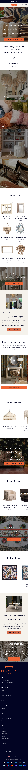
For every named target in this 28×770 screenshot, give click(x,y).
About (2, 690)
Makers (3, 746)
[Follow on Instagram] (2, 751)
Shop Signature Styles (14, 39)
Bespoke (3, 743)
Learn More (14, 659)
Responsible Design (6, 695)
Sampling (3, 716)
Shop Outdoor (14, 632)
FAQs (2, 713)
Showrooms (4, 698)
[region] (14, 60)
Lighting (3, 729)
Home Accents (5, 738)
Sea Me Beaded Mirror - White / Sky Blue (20, 238)
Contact (3, 700)
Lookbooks (4, 711)
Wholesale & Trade (5, 720)
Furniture (3, 731)
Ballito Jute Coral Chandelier (21, 259)
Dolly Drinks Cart (7, 217)
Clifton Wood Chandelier (7, 237)
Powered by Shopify (18, 759)
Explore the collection (14, 463)
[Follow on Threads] (6, 751)
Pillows (3, 736)
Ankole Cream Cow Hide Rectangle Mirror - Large (21, 217)
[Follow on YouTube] (10, 751)
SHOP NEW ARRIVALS (14, 283)
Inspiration (3, 708)
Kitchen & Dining (5, 733)
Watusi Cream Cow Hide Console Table (7, 259)
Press (2, 693)
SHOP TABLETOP (14, 539)
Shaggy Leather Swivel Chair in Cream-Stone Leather (9, 506)
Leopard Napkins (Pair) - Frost (10, 583)
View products (14, 388)
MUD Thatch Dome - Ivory (9, 426)
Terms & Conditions (6, 718)
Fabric (2, 741)
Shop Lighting (14, 329)
